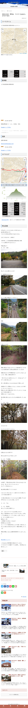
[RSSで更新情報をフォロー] (5, 593)
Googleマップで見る (6, 127)
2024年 (13, 578)
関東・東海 (9, 580)
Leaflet (21, 53)
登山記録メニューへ (5, 539)
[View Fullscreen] (3, 164)
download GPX (5, 219)
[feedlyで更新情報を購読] (2, 593)
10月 (3, 578)
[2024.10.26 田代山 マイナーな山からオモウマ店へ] (8, 586)
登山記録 (4, 575)
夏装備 (18, 578)
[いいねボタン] (2, 551)
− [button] (2, 31)
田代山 (3, 580)
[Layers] (24, 30)
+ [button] (2, 29)
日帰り (22, 578)
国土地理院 (25, 53)
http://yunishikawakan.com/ (7, 143)
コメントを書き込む (14, 694)
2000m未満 (8, 578)
